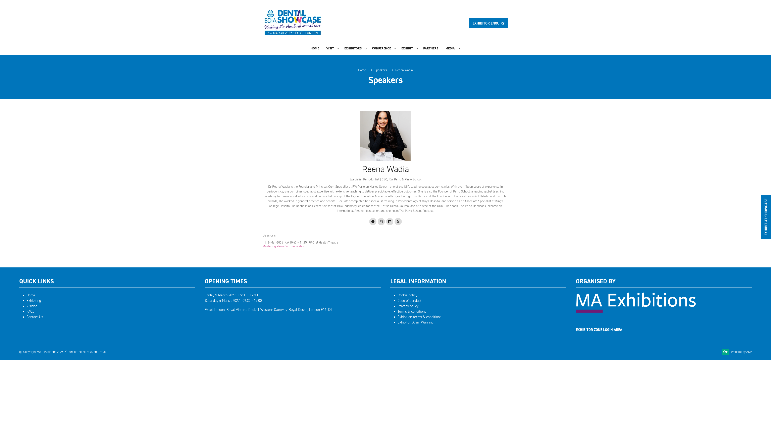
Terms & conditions (412, 311)
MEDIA (450, 48)
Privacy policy (408, 306)
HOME (315, 48)
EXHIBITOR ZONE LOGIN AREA (599, 329)
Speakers (380, 70)
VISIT (330, 48)
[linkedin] (389, 221)
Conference (381, 48)
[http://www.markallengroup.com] (636, 311)
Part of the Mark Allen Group (87, 352)
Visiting (32, 306)
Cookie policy (407, 295)
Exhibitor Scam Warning (415, 322)
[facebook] (372, 221)
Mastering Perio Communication (284, 246)
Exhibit (407, 48)
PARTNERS (430, 48)
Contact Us (35, 317)
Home (362, 70)
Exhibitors (353, 48)
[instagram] (381, 221)
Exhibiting (34, 300)
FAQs (30, 311)
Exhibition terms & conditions (419, 317)
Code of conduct (409, 300)
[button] (488, 23)
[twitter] (398, 221)
